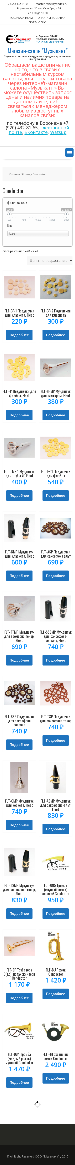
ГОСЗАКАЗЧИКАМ (21, 18)
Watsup (58, 132)
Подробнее (19, 335)
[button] (69, 152)
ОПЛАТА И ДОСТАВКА (51, 18)
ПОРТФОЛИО (37, 22)
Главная (14, 174)
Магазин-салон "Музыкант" (38, 50)
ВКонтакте (36, 132)
